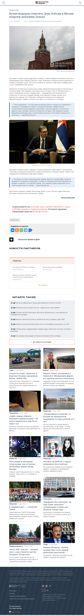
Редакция (12, 591)
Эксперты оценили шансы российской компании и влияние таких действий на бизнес (24, 423)
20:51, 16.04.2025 (14, 21)
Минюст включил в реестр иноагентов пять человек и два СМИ (38, 319)
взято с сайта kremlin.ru (44, 165)
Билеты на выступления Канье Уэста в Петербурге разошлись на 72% (40, 324)
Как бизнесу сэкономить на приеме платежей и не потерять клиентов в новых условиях (57, 509)
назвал (49, 191)
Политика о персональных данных (22, 599)
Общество (14, 10)
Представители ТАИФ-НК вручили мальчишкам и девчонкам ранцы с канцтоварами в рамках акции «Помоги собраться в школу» (24, 512)
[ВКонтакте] (12, 230)
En (47, 590)
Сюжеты (17, 260)
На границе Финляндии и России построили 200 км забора (36, 336)
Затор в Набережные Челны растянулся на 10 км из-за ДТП (36, 303)
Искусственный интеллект (53, 268)
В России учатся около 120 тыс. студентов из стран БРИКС (35, 308)
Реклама (12, 593)
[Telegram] (25, 230)
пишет (12, 85)
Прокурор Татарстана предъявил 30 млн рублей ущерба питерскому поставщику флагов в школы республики (58, 379)
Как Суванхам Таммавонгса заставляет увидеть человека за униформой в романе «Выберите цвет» (58, 466)
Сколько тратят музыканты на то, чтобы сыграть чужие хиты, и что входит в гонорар (24, 468)
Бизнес (46, 370)
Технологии (13, 413)
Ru (44, 590)
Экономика (47, 499)
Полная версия (15, 606)
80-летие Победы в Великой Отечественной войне (45, 21)
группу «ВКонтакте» (55, 207)
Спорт (11, 370)
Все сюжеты (42, 285)
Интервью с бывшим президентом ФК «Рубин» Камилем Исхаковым (57, 552)
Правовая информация (17, 596)
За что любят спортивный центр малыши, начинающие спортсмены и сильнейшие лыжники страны (23, 555)
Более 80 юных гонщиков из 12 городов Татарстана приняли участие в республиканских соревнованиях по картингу (24, 380)
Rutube (36, 211)
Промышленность (16, 546)
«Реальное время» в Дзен (29, 239)
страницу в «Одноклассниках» (33, 209)
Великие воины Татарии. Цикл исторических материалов (24, 277)
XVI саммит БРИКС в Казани (23, 268)
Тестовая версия (15, 608)
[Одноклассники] (17, 230)
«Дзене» (44, 211)
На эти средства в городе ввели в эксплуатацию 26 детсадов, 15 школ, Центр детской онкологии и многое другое (58, 422)
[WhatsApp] (21, 230)
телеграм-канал (38, 207)
